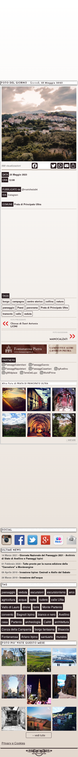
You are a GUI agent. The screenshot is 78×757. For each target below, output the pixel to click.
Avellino (64, 614)
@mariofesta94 (30, 189)
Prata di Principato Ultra (54, 307)
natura (59, 301)
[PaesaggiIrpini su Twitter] (32, 540)
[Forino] (14, 657)
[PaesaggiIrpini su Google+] (45, 540)
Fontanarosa (10, 637)
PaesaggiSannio (40, 364)
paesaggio (8, 307)
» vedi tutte (71, 440)
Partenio (16, 622)
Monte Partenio (52, 607)
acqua (22, 599)
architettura (62, 622)
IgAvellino (63, 368)
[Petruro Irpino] (39, 719)
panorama (32, 307)
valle (18, 313)
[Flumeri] (39, 690)
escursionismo (56, 592)
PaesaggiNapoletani (15, 368)
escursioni (37, 592)
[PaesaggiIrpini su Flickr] (58, 540)
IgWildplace (11, 372)
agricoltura (8, 599)
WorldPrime (49, 372)
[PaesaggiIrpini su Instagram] (6, 540)
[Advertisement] (39, 40)
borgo (6, 301)
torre (36, 607)
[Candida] (64, 687)
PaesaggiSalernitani (15, 364)
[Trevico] (64, 657)
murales (61, 637)
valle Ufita (57, 599)
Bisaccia (63, 629)
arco (72, 592)
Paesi (20, 307)
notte (33, 599)
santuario (47, 637)
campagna (18, 301)
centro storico (35, 301)
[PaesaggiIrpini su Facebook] (19, 540)
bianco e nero (47, 614)
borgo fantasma (45, 629)
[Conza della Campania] (39, 660)
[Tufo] (14, 719)
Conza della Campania (16, 629)
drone (26, 607)
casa (5, 622)
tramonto (8, 313)
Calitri (47, 622)
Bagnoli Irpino (26, 614)
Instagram (13, 195)
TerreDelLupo (30, 372)
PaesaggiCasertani (42, 368)
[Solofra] (14, 687)
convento (7, 614)
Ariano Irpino (29, 637)
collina (49, 301)
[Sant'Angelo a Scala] (64, 719)
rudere (43, 599)
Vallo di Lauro (10, 607)
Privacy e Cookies (13, 743)
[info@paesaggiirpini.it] (71, 540)
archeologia (32, 622)
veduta (28, 313)
